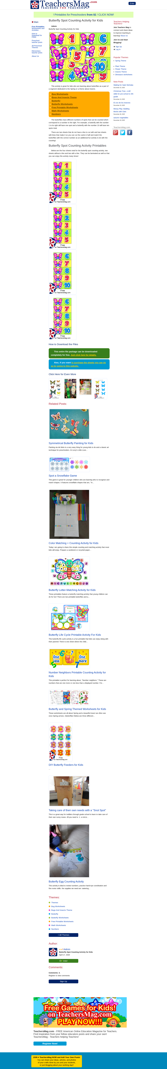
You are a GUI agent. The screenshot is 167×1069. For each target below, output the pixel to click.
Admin (67, 949)
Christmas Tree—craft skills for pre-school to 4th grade (123, 94)
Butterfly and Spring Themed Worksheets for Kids (77, 709)
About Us (35, 56)
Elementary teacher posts (37, 52)
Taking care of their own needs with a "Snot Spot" (77, 810)
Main (36, 22)
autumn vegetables (121, 118)
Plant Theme (120, 66)
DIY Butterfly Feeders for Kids (66, 764)
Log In (118, 49)
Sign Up (63, 981)
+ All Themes (63, 935)
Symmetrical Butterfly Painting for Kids (71, 443)
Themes (54, 903)
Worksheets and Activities (38, 28)
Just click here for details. (83, 355)
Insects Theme (121, 72)
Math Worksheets (60, 111)
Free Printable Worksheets (65, 107)
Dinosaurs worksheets (123, 75)
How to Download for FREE (37, 35)
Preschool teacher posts (37, 41)
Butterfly (56, 101)
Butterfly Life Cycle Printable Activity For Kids (75, 634)
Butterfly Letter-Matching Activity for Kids (72, 590)
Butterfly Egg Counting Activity (66, 881)
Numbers (56, 114)
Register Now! (50, 1043)
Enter (132, 3)
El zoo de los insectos (122, 103)
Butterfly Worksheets (62, 104)
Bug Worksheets (60, 94)
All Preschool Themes (37, 46)
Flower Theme (120, 69)
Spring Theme (120, 61)
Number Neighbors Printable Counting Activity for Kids (77, 674)
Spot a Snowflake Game (63, 475)
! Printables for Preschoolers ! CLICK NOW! (83, 14)
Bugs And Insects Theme (64, 97)
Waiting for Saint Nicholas (123, 85)
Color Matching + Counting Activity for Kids (73, 543)
